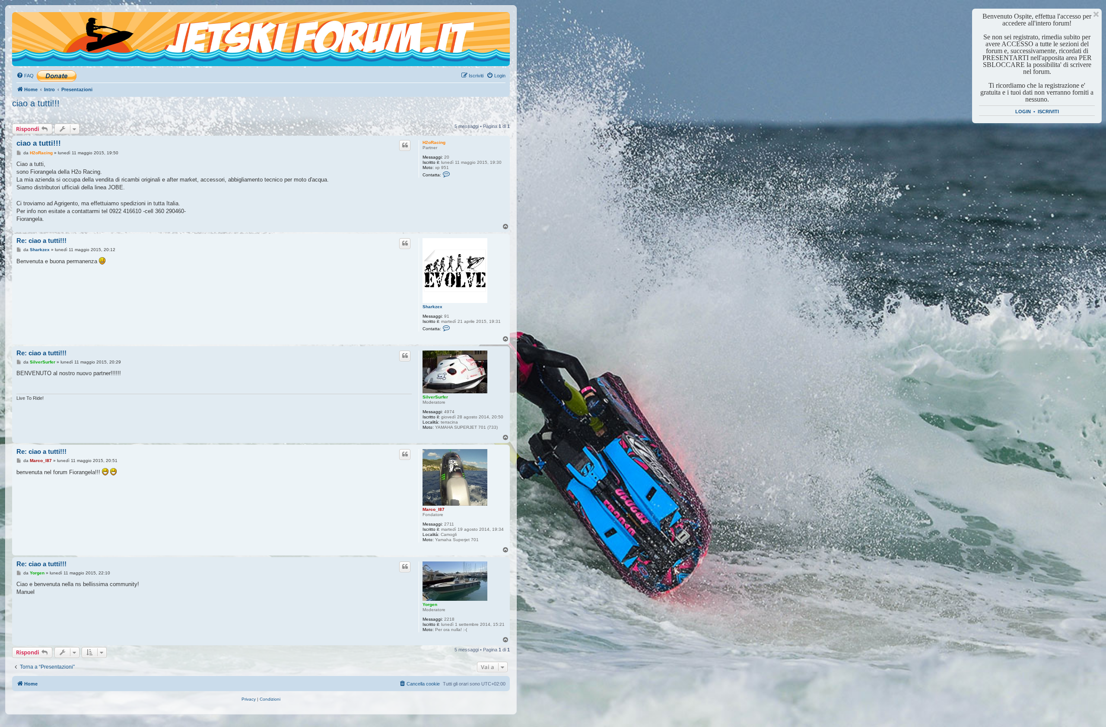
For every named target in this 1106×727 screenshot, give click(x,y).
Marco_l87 (434, 509)
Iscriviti (1048, 111)
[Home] (51, 28)
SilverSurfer (435, 397)
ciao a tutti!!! (36, 103)
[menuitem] (25, 75)
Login (1023, 111)
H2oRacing (434, 142)
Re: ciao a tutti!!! (41, 240)
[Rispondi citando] (404, 145)
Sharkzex (432, 306)
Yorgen (430, 604)
